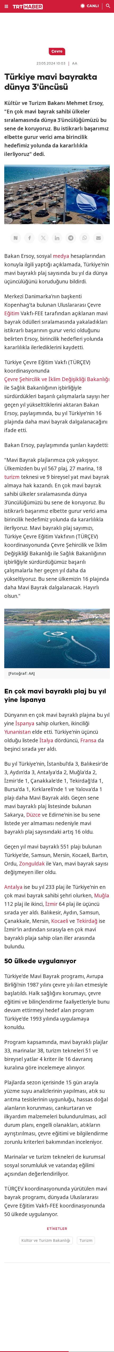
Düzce (33, 814)
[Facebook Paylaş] (29, 238)
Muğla (101, 895)
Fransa (88, 740)
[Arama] (108, 6)
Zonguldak (32, 863)
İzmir (51, 904)
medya (61, 256)
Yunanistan (17, 731)
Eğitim (11, 313)
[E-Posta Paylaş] (98, 238)
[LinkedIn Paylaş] (57, 238)
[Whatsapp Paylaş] (84, 238)
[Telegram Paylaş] (70, 238)
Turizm (86, 1240)
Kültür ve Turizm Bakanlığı (45, 1240)
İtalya (46, 740)
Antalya (13, 887)
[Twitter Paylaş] (43, 238)
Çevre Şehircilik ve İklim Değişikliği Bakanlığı (56, 379)
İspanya (24, 723)
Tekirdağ (87, 921)
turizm (12, 477)
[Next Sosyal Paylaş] (15, 238)
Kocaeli (59, 921)
